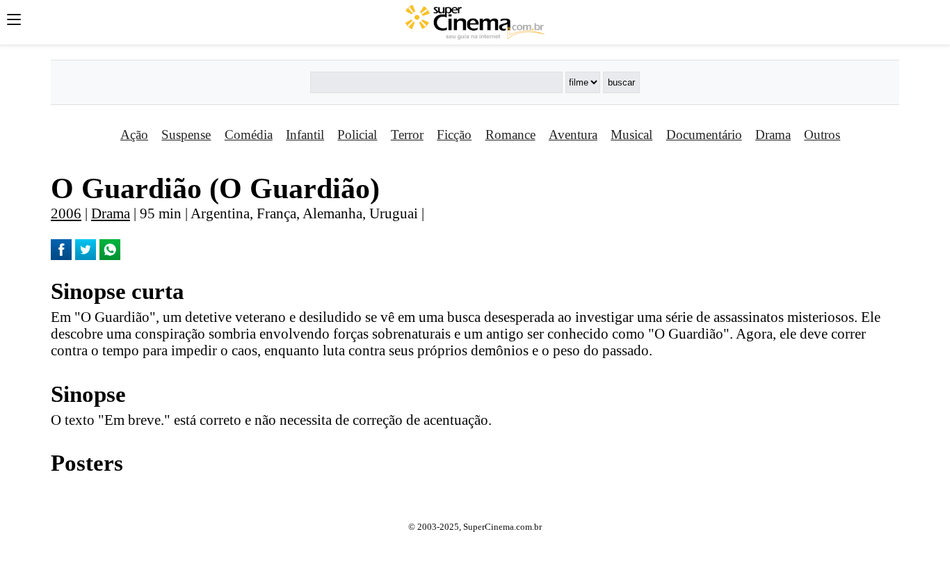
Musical (631, 134)
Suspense (186, 134)
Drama (773, 134)
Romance (510, 134)
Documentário (704, 134)
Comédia (249, 134)
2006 (66, 213)
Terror (407, 134)
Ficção (454, 134)
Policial (357, 134)
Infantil (305, 134)
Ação (134, 134)
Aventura (573, 134)
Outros (822, 134)
